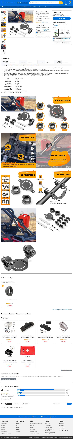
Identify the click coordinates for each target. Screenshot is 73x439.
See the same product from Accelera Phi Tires (62, 309)
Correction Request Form (8, 379)
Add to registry (67, 42)
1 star (19, 395)
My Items (52, 6)
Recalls (31, 427)
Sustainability (4, 431)
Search (69, 403)
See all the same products (66, 370)
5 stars (18, 389)
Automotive (6, 9)
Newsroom (3, 427)
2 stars (18, 393)
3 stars (18, 392)
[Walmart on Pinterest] (68, 430)
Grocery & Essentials (24, 6)
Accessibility (32, 429)
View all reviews (5, 399)
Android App (61, 425)
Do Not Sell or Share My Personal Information (50, 433)
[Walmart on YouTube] (65, 430)
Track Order (44, 417)
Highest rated (17, 403)
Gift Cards (18, 431)
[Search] (61, 2)
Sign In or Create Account (24, 417)
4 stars (18, 390)
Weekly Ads (53, 417)
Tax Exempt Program (34, 433)
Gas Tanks (37, 65)
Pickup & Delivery (34, 6)
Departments (6, 6)
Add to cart (62, 18)
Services (12, 6)
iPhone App (61, 423)
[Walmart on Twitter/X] (63, 430)
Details (63, 40)
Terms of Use (47, 423)
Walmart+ (18, 429)
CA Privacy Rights (48, 427)
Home (2, 9)
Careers (46, 6)
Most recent (8, 403)
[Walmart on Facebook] (60, 430)
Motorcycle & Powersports (14, 9)
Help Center (35, 417)
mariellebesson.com (40, 34)
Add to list (58, 42)
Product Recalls (33, 431)
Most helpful (25, 403)
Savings (17, 6)
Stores (17, 425)
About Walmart (4, 423)
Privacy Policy (48, 425)
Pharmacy (41, 6)
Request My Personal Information (49, 430)
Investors (3, 429)
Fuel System (32, 65)
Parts (21, 9)
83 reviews (45, 22)
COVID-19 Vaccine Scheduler (36, 423)
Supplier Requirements (6, 433)
